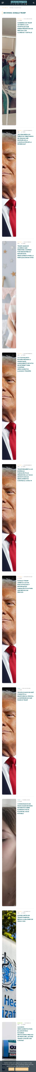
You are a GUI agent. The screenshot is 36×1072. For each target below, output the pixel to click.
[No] (34, 1066)
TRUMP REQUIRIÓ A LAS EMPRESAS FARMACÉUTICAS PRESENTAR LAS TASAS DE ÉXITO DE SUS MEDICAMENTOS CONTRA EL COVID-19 (25, 474)
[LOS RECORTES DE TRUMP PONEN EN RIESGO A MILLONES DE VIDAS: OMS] (9, 964)
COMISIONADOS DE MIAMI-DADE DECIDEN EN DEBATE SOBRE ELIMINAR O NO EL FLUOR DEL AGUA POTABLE (25, 808)
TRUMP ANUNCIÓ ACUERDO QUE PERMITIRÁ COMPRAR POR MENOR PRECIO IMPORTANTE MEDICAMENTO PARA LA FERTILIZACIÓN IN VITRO (25, 251)
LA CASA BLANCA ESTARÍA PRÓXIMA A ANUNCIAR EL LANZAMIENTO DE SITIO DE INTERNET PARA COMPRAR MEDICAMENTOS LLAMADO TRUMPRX (25, 364)
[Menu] (3, 3)
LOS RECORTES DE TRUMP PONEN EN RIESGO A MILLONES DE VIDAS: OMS (25, 918)
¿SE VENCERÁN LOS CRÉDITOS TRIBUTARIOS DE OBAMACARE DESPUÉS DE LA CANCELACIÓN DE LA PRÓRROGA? (25, 139)
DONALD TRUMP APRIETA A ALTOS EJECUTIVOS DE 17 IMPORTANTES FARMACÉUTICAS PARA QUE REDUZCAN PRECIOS (25, 586)
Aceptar (11, 1069)
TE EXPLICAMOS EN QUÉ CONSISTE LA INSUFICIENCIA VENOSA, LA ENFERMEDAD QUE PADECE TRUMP (25, 696)
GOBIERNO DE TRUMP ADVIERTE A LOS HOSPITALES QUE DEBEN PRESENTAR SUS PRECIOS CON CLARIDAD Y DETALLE (25, 27)
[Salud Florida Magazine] (18, 2)
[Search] (33, 3)
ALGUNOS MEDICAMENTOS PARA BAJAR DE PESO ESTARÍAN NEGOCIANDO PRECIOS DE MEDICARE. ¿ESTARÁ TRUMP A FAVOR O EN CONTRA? (25, 1033)
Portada (11, 7)
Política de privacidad (22, 1069)
